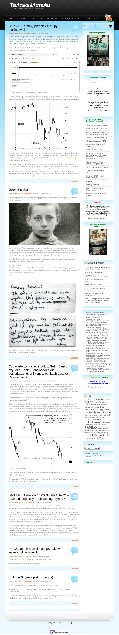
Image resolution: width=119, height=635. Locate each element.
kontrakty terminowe (97, 412)
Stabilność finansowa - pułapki (96, 125)
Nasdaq (93, 417)
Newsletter (98, 202)
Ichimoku (87, 407)
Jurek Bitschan (19, 189)
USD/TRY (105, 432)
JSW (101, 406)
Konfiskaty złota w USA (94, 150)
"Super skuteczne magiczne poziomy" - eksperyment (95, 163)
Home (10, 18)
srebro (99, 428)
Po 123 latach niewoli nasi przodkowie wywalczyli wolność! (35, 550)
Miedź (108, 415)
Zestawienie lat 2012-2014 (98, 378)
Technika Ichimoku (30, 5)
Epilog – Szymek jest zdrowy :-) (31, 577)
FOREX (96, 402)
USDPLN (90, 435)
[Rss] (108, 5)
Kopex (86, 415)
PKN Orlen (100, 422)
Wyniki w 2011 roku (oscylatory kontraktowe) (98, 382)
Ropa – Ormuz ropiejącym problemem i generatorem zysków (98, 268)
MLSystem (87, 417)
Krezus (90, 415)
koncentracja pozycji (93, 409)
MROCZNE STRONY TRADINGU (97, 129)
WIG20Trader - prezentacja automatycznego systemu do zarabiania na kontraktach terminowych (96, 155)
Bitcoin (90, 400)
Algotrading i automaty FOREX (96, 141)
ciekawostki (28, 502)
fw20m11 (94, 404)
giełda (99, 404)
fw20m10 (87, 404)
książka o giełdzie (99, 415)
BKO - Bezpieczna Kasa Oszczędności (94, 189)
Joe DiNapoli (94, 407)
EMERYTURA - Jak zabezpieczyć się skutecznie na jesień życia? (97, 133)
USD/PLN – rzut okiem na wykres (96, 276)
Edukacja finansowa (31, 381)
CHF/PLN (96, 399)
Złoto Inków (90, 181)
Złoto (102, 438)
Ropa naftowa (100, 425)
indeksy (27, 33)
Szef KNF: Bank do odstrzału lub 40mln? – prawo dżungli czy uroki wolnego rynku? (39, 497)
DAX (103, 399)
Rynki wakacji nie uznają (93, 272)
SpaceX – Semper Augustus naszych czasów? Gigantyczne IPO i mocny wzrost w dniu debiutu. (97, 300)
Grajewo (103, 404)
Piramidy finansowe (92, 185)
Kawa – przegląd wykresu (93, 285)
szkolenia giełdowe (97, 430)
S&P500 (90, 427)
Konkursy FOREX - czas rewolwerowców (94, 177)
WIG (97, 435)
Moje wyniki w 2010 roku (97, 387)
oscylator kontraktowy (92, 420)
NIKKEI (98, 417)
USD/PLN (98, 432)
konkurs (106, 410)
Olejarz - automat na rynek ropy (96, 137)
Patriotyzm (28, 193)
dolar (108, 400)
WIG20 (104, 435)
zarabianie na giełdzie (91, 438)
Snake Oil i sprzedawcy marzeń (97, 167)
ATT (86, 400)
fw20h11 (105, 402)
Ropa (92, 425)
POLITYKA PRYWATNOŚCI (97, 218)
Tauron (93, 432)
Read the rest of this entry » (28, 481)
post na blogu (40, 411)
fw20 (101, 402)
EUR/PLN (89, 402)
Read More (74, 181)
